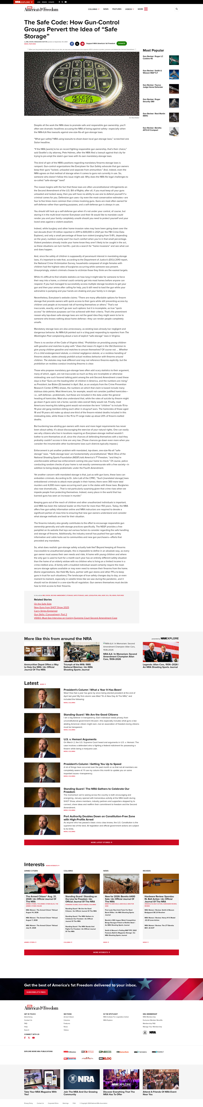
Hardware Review (169, 904)
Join (38, 2)
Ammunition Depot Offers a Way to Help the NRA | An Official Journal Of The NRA (41, 667)
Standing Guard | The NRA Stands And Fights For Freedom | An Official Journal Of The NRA (80, 929)
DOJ (107, 595)
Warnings (66, 1103)
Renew (44, 2)
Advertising (28, 1017)
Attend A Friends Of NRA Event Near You (159, 1093)
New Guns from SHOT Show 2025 (51, 607)
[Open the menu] (146, 8)
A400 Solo (123, 904)
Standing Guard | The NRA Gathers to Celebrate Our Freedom (96, 790)
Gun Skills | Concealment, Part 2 (50, 614)
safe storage (79, 595)
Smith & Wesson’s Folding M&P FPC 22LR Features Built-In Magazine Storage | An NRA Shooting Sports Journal (121, 933)
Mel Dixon (46, 595)
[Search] (176, 9)
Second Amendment (58, 595)
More (42, 684)
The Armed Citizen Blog (46, 904)
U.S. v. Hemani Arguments (80, 739)
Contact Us (28, 1020)
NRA (99, 595)
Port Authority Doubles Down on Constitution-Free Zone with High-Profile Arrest (99, 817)
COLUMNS (92, 905)
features (120, 595)
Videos (128, 9)
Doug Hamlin (83, 905)
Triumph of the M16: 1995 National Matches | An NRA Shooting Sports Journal (78, 667)
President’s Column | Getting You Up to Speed (92, 764)
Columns (92, 9)
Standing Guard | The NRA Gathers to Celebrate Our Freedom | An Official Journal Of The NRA (79, 918)
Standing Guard (71, 905)
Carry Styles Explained (45, 611)
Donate (51, 2)
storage (69, 595)
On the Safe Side (43, 604)
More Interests (52, 866)
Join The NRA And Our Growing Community (81, 1093)
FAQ (25, 1023)
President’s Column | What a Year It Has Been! (92, 690)
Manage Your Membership (152, 1027)
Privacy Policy (28, 1103)
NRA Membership (149, 1017)
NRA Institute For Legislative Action (116, 1017)
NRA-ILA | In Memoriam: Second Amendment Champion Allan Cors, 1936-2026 (120, 656)
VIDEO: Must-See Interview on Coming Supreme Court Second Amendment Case (75, 618)
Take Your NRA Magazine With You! (40, 1093)
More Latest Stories (111, 842)
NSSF (103, 595)
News (106, 9)
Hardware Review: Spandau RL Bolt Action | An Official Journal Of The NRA (159, 899)
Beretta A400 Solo (112, 904)
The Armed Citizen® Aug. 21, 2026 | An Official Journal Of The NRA (41, 899)
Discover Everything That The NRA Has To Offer (119, 1093)
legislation (93, 595)
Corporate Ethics (53, 1103)
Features (116, 9)
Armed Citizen (31, 870)
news (114, 595)
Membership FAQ (149, 1023)
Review (147, 906)
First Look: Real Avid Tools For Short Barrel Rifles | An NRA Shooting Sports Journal (119, 912)
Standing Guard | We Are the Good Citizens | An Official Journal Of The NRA (81, 909)
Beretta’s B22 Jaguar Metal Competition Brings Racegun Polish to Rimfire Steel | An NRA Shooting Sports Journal (120, 922)
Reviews (147, 870)
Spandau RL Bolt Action (153, 904)
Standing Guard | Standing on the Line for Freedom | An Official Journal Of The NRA (81, 899)
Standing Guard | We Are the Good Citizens (91, 714)
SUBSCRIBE (36, 992)
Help (26, 1027)
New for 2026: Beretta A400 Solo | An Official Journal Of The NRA (120, 899)
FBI (110, 595)
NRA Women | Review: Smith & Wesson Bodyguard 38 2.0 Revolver (159, 911)
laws (86, 595)
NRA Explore (108, 1020)
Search (26, 1030)
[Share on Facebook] (72, 42)
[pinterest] (82, 42)
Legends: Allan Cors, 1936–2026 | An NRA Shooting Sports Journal (161, 666)
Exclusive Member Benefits (153, 1020)
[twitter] (77, 42)
